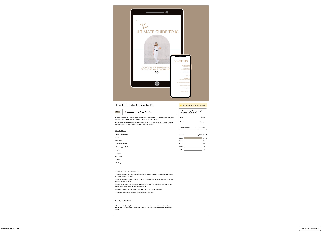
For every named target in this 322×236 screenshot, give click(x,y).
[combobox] (188, 128)
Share (203, 127)
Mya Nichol (130, 112)
